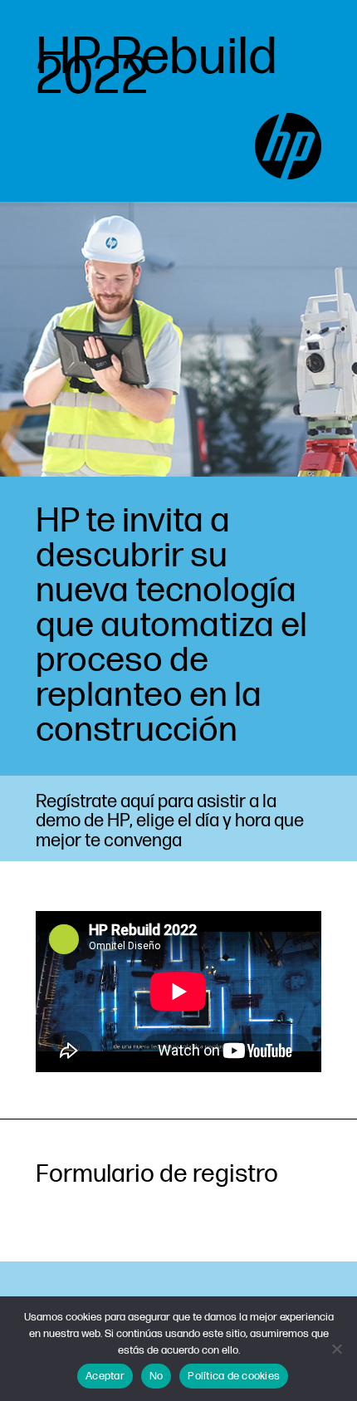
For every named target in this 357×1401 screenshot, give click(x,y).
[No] (336, 1348)
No (156, 1376)
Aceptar (105, 1376)
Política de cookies (234, 1376)
